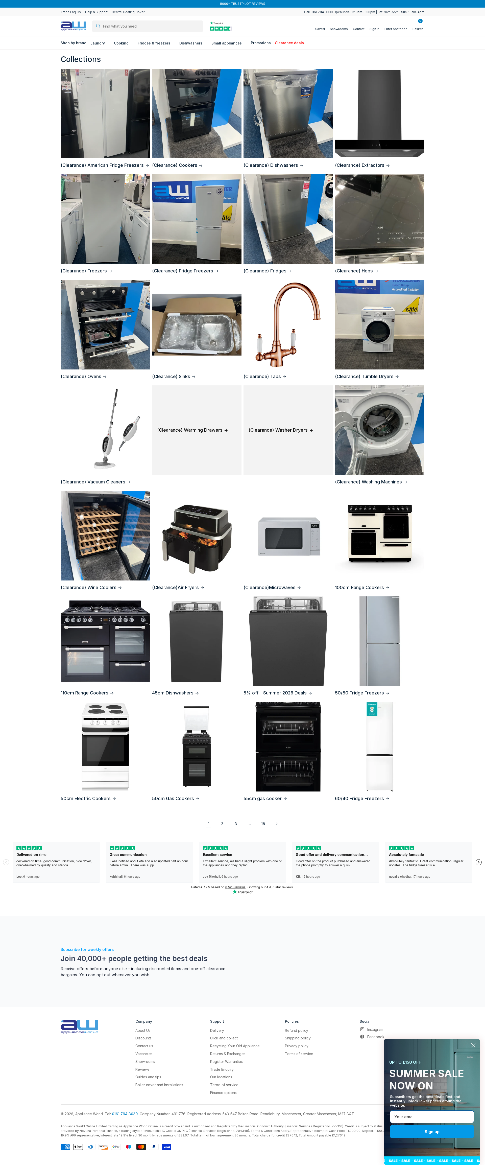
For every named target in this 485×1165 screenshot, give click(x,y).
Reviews (142, 1069)
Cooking (122, 43)
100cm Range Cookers (359, 587)
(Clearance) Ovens (81, 376)
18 (263, 824)
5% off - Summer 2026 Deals (275, 692)
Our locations (221, 1077)
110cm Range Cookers (84, 692)
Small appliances (227, 43)
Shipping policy (298, 1038)
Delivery (217, 1030)
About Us (143, 1030)
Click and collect (224, 1038)
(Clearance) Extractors (359, 165)
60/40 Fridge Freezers (359, 798)
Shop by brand (73, 43)
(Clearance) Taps (262, 376)
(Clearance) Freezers (84, 270)
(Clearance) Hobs (354, 270)
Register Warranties (226, 1061)
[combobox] (147, 26)
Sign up (432, 1131)
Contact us (144, 1046)
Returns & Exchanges (228, 1054)
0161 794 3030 (125, 1114)
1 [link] (208, 823)
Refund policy (296, 1030)
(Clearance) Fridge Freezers (182, 270)
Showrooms (145, 1061)
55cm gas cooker (263, 798)
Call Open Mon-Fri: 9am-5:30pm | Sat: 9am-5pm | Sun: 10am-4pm (364, 12)
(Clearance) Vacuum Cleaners (93, 481)
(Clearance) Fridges (265, 270)
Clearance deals (289, 43)
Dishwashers (191, 43)
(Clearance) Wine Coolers (88, 587)
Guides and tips (148, 1077)
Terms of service (224, 1085)
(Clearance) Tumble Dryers (364, 376)
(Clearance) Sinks (171, 376)
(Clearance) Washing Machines (368, 481)
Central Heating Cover (128, 12)
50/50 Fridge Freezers (359, 692)
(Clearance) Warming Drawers (190, 430)
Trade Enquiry (71, 12)
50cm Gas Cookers (173, 798)
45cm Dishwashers (172, 692)
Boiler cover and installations (159, 1085)
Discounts (143, 1038)
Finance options (223, 1092)
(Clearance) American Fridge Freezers (102, 165)
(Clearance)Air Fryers (175, 587)
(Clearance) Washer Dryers (278, 430)
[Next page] (276, 823)
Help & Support (96, 12)
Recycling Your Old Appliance (235, 1046)
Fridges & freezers (154, 43)
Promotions (261, 43)
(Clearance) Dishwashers (271, 165)
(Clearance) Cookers (174, 165)
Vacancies (144, 1054)
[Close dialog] (473, 1045)
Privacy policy (296, 1046)
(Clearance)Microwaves (270, 587)
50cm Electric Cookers (86, 798)
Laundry (98, 43)
